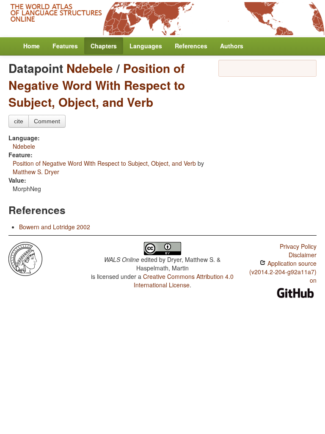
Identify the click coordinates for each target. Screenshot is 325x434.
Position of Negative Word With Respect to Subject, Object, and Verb (96, 85)
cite (18, 121)
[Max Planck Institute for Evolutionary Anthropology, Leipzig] (25, 257)
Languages (145, 46)
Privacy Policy (298, 246)
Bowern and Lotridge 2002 (54, 227)
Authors (231, 46)
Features (65, 46)
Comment (47, 121)
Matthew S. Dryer (36, 171)
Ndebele (89, 68)
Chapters (104, 46)
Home (31, 46)
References (191, 46)
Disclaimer (303, 254)
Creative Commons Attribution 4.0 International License (184, 280)
